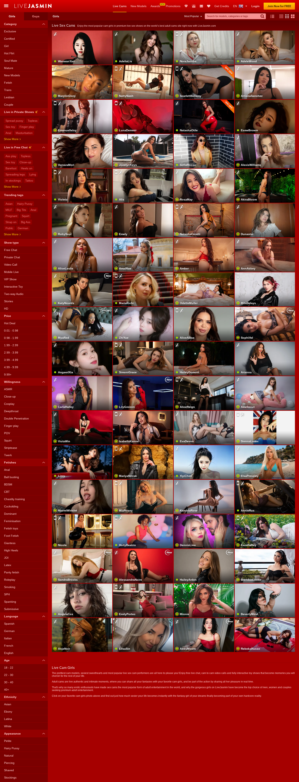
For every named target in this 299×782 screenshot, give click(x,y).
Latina (8, 719)
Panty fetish (11, 572)
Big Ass (25, 222)
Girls (12, 16)
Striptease (10, 447)
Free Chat (10, 250)
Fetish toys (11, 528)
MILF (8, 209)
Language (11, 616)
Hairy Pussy (24, 203)
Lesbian (9, 97)
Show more (11, 139)
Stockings (10, 777)
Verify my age (142, 331)
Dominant (10, 513)
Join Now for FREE (279, 6)
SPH (7, 594)
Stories (8, 301)
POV (7, 433)
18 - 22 (8, 667)
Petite (7, 741)
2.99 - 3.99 (11, 352)
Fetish (8, 82)
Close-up (25, 162)
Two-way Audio (13, 294)
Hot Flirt (9, 53)
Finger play (27, 126)
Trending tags (13, 195)
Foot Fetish (11, 535)
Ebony (8, 711)
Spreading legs (15, 174)
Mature (8, 68)
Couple (8, 104)
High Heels (11, 550)
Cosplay (9, 403)
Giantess (9, 543)
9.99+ (7, 374)
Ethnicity (10, 697)
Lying (32, 174)
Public (9, 228)
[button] (280, 16)
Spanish (9, 623)
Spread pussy (14, 120)
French (8, 645)
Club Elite (186, 6)
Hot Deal (9, 323)
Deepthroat (11, 411)
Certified (9, 38)
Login (255, 6)
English (8, 653)
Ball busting (11, 477)
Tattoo (29, 180)
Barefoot (10, 168)
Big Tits (21, 209)
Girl (6, 46)
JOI (6, 557)
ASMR (8, 389)
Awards (155, 6)
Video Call (10, 264)
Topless (32, 120)
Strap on (10, 222)
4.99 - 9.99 (11, 367)
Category (10, 24)
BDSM (8, 484)
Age (7, 660)
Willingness (12, 381)
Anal (8, 133)
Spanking (10, 601)
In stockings (13, 180)
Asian (9, 203)
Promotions (173, 6)
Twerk (8, 455)
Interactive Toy (13, 286)
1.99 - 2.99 (11, 345)
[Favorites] (208, 6)
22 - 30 (8, 675)
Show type (11, 242)
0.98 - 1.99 (11, 338)
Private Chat (12, 257)
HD (6, 308)
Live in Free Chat (16, 147)
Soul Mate (10, 60)
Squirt (25, 216)
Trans (7, 90)
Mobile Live (11, 272)
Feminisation (12, 521)
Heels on (26, 168)
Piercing (9, 762)
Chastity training (14, 499)
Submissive (11, 609)
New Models (138, 6)
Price (7, 316)
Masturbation (24, 133)
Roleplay (9, 579)
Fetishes (10, 462)
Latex (7, 565)
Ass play (10, 156)
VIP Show (10, 279)
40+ (6, 689)
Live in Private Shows (19, 112)
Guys (35, 16)
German (23, 228)
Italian (8, 638)
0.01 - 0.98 (11, 330)
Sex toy (10, 126)
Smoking (9, 587)
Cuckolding (11, 506)
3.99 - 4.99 (11, 359)
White (7, 726)
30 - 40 (8, 682)
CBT (7, 491)
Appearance (12, 733)
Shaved (9, 770)
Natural (8, 755)
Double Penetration (16, 418)
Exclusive (10, 31)
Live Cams (120, 6)
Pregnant (11, 216)
